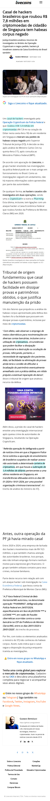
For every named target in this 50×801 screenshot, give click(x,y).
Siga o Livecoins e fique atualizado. (27, 103)
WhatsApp (40, 693)
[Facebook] (21, 741)
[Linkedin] (25, 741)
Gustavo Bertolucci (21, 57)
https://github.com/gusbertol (30, 723)
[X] (32, 741)
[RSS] (27, 752)
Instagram (29, 701)
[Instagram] (22, 752)
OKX (11, 676)
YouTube (41, 701)
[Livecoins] (23, 2)
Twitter (18, 701)
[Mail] (28, 741)
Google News (12, 705)
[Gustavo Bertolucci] (12, 57)
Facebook (8, 701)
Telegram (11, 697)
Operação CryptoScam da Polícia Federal (23, 122)
